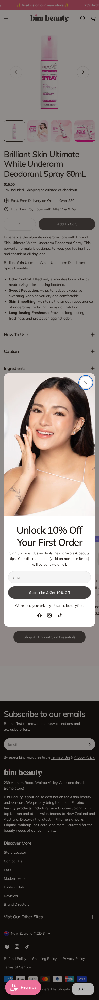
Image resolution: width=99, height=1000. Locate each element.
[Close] (86, 382)
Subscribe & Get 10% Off (49, 592)
